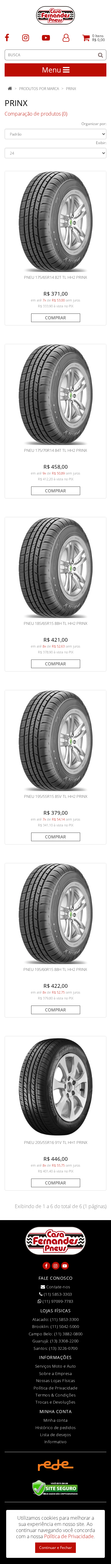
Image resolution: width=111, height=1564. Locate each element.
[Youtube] (46, 37)
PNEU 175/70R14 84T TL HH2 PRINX (55, 450)
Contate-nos (57, 1287)
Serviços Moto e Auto (55, 1366)
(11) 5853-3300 (64, 1319)
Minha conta (55, 1420)
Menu (52, 70)
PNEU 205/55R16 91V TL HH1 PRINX (55, 1142)
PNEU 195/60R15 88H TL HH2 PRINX (55, 969)
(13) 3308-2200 (64, 1341)
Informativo (55, 1441)
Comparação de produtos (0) (36, 113)
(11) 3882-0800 (68, 1334)
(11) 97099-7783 (57, 1301)
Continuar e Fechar (55, 1547)
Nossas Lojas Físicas (55, 1380)
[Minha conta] (66, 37)
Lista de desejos (55, 1434)
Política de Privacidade (56, 1388)
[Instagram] (25, 37)
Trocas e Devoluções (55, 1402)
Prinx (71, 88)
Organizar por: (93, 123)
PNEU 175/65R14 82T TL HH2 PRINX (55, 277)
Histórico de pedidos (55, 1427)
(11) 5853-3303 (57, 1294)
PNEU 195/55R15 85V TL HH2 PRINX (55, 796)
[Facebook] (7, 37)
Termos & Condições (55, 1395)
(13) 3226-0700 (63, 1348)
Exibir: (101, 142)
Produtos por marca (39, 88)
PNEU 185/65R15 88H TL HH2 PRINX (55, 623)
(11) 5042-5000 (65, 1326)
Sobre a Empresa (55, 1373)
